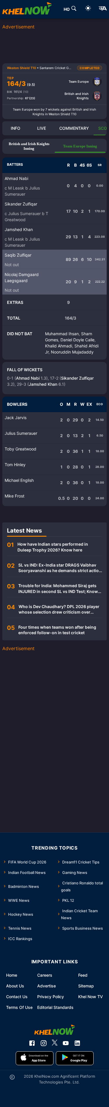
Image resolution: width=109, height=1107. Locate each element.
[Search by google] (73, 9)
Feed (82, 975)
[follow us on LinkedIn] (77, 1043)
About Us (15, 985)
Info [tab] (15, 128)
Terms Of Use (19, 1007)
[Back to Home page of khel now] (27, 9)
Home (11, 975)
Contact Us (17, 996)
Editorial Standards (55, 1007)
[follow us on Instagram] (43, 1043)
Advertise (46, 985)
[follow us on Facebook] (31, 1043)
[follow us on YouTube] (65, 1043)
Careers (44, 975)
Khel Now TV (90, 996)
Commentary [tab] (74, 128)
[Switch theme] (88, 9)
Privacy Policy (50, 996)
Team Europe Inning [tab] (80, 146)
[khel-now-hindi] (102, 9)
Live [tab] (41, 128)
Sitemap (86, 985)
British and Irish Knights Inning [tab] (29, 146)
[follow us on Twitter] (55, 1043)
